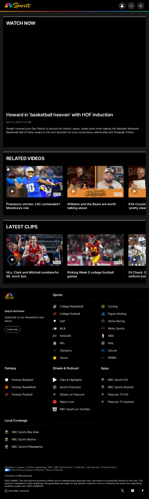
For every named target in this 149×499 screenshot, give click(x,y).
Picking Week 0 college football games (90, 274)
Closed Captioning (36, 467)
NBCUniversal (25, 475)
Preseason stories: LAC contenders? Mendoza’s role (33, 206)
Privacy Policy (108, 467)
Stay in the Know (14, 311)
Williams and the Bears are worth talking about (91, 206)
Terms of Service (54, 470)
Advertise (9, 467)
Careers (20, 467)
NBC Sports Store (64, 467)
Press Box (80, 467)
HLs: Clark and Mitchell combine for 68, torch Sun (32, 274)
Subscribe (12, 329)
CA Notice (38, 470)
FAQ (50, 467)
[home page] (18, 5)
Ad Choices (93, 467)
